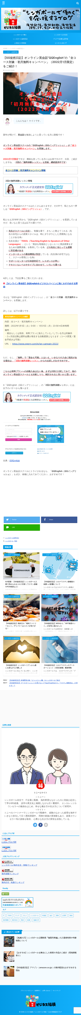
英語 (15, 541)
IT (3, 915)
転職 (28, 920)
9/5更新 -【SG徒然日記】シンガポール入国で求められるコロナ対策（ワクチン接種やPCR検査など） (21, 584)
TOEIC (10, 915)
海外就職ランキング (10, 874)
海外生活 (15, 920)
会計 (51, 915)
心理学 (64, 915)
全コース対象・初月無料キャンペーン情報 (25, 170)
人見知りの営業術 (20, 43)
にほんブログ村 (9, 842)
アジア (17, 915)
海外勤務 (6, 920)
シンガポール (9, 541)
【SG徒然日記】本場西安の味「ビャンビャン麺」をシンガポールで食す (34, 680)
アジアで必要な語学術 (60, 39)
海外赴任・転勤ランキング (13, 882)
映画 (71, 915)
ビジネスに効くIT (61, 43)
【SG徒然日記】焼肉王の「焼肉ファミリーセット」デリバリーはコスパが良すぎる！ (20, 625)
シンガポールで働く (20, 35)
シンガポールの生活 (60, 35)
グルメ (25, 915)
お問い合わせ (46, 990)
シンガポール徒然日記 (20, 39)
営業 (57, 915)
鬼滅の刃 (36, 920)
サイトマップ (56, 990)
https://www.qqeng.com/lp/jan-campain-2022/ (35, 344)
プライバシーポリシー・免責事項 (30, 990)
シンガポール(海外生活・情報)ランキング (19, 865)
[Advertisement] (40, 498)
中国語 (44, 915)
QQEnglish (14, 460)
